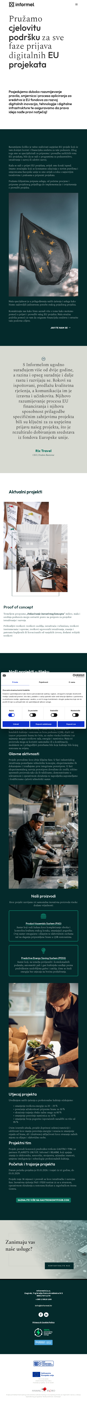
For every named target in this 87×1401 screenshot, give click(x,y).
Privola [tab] (15, 682)
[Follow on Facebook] (41, 1314)
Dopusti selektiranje (43, 724)
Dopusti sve (71, 724)
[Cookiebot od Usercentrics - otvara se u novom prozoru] (74, 675)
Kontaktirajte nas (59, 1266)
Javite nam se (59, 327)
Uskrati (16, 724)
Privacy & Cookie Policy (43, 1322)
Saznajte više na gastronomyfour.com (43, 1200)
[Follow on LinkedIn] (46, 1314)
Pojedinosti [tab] (43, 682)
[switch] (33, 715)
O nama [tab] (72, 682)
